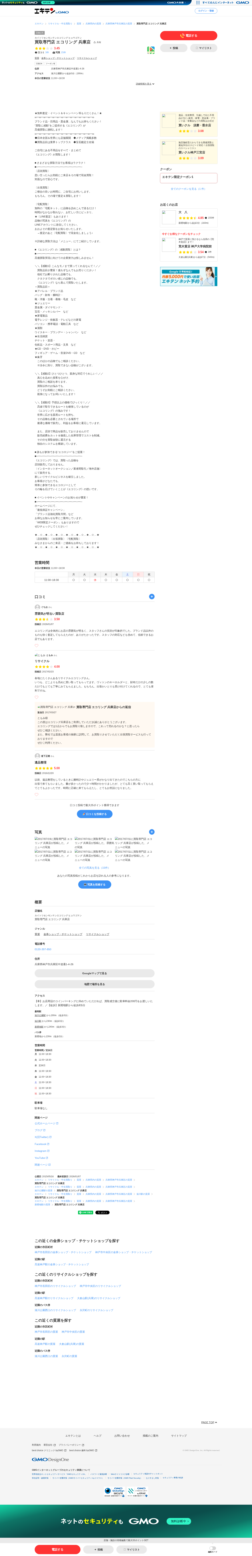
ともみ (51, 655)
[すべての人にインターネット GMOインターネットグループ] (226, 2)
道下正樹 (47, 756)
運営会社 (48, 1445)
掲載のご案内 (150, 1435)
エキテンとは (73, 1435)
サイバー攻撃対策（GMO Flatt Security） (125, 1478)
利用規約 (36, 1445)
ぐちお (46, 607)
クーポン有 (50, 64)
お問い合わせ (122, 1435)
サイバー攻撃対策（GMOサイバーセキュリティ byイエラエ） (78, 1478)
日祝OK (39, 64)
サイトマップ (179, 1435)
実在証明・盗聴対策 (40, 1478)
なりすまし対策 (152, 1478)
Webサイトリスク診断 (120, 1474)
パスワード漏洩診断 (98, 1474)
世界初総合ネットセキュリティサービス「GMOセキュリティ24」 (59, 1474)
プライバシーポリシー (70, 1445)
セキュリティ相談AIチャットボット (148, 1474)
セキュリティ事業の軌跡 (173, 1478)
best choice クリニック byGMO (47, 1450)
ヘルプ (97, 1435)
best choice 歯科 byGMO (81, 1450)
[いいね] (36, 646)
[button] (212, 1549)
